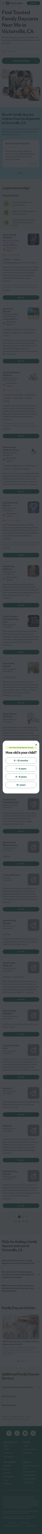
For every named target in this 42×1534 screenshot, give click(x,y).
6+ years (21, 785)
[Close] (36, 745)
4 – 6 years (21, 776)
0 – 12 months (21, 760)
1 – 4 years (21, 768)
